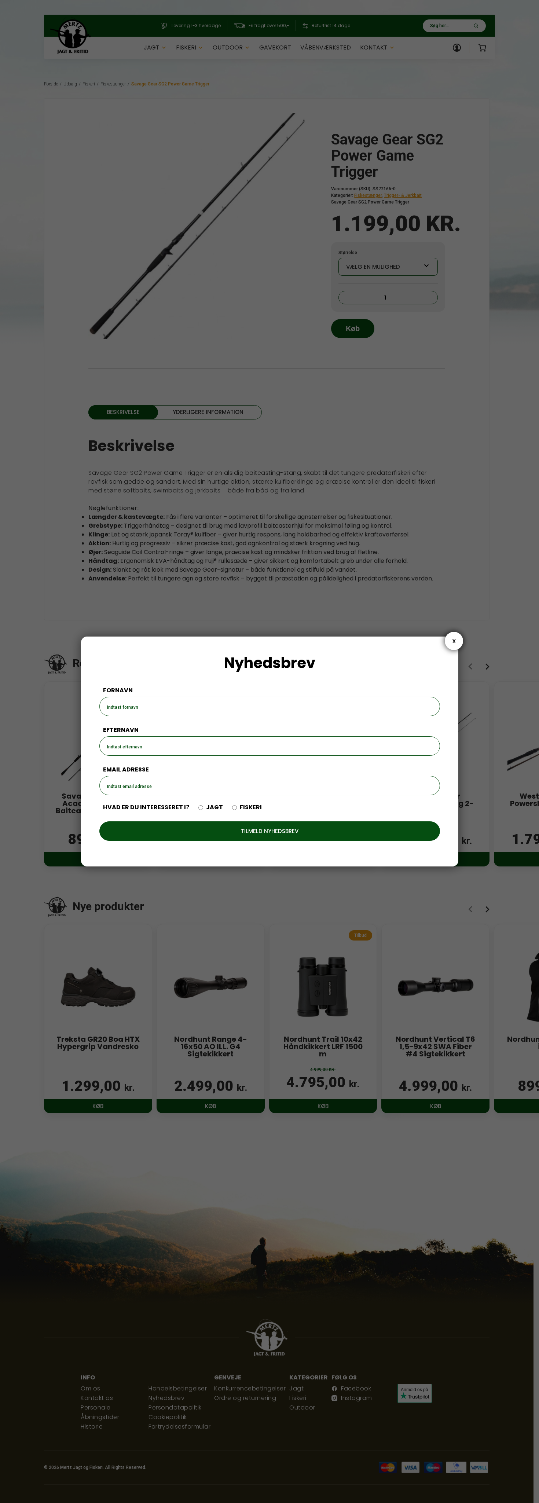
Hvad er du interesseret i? (146, 807)
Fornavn (118, 690)
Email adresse (126, 769)
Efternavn (121, 730)
